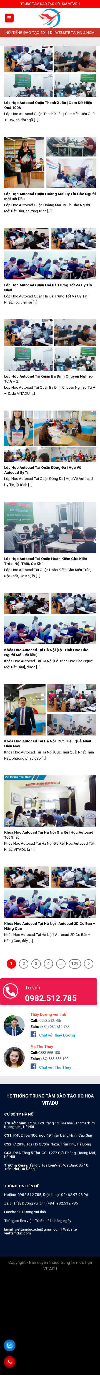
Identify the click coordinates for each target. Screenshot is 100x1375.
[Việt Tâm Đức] (50, 18)
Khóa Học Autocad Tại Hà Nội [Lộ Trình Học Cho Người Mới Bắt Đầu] (46, 652)
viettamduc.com (17, 1233)
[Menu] (9, 18)
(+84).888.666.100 (53, 1059)
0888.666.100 (49, 1053)
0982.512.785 (49, 1020)
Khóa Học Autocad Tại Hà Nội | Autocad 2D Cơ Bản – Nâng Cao (49, 926)
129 (75, 963)
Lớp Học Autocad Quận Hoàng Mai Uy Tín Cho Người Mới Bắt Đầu (50, 196)
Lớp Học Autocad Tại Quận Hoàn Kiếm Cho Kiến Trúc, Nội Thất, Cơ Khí (45, 561)
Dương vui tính (34, 1212)
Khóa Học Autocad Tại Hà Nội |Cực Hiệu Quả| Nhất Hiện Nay (47, 743)
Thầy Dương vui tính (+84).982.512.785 (45, 1203)
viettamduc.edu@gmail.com (37, 1229)
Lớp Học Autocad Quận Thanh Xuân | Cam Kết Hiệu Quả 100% (48, 105)
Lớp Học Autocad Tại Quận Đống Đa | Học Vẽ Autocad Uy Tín (42, 470)
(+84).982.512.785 (54, 1027)
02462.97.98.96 (74, 1194)
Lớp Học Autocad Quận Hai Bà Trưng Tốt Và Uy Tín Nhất (48, 287)
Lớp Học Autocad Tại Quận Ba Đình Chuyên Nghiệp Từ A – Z (48, 378)
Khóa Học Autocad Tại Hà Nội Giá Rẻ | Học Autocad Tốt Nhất (48, 834)
